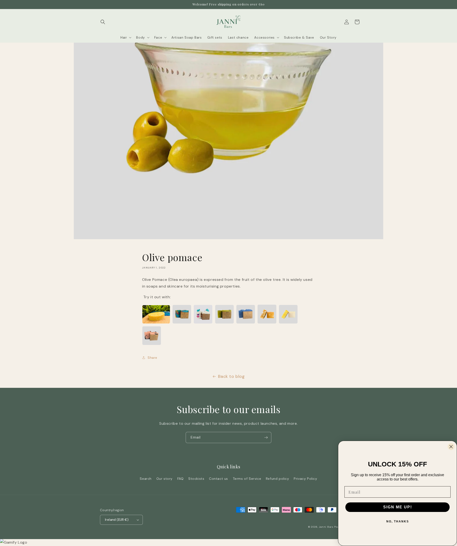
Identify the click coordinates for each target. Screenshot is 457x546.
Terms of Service (247, 478)
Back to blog (231, 376)
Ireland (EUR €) (117, 520)
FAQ (180, 478)
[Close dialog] (451, 446)
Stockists (196, 478)
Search (146, 478)
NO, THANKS (397, 521)
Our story (164, 478)
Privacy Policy (305, 478)
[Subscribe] (266, 437)
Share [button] (152, 357)
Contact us (218, 478)
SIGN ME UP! (397, 507)
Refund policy (277, 478)
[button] (103, 22)
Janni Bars (326, 526)
